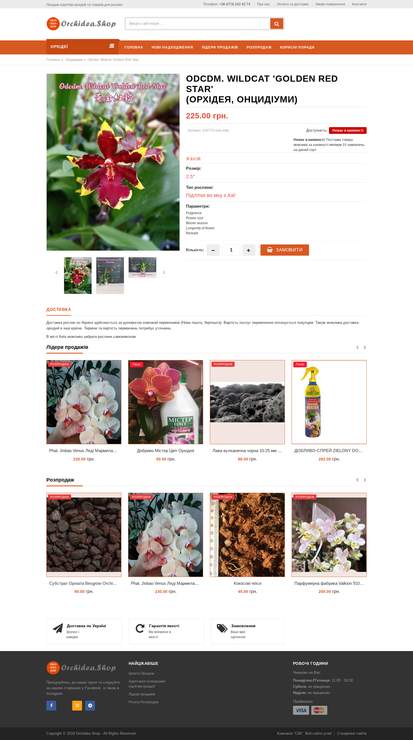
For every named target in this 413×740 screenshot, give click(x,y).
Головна (53, 60)
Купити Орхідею (141, 673)
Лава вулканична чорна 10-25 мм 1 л (200, 450)
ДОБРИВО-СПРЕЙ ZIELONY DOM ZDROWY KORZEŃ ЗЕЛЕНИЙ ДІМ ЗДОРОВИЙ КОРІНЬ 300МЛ (283, 450)
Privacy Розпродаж (143, 702)
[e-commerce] (83, 23)
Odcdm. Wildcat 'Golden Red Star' (113, 60)
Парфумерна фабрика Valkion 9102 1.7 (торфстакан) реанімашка (330, 583)
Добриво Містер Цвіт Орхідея (118, 450)
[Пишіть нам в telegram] (90, 706)
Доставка (58, 309)
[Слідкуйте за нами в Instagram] (77, 706)
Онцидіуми (74, 60)
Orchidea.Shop (88, 733)
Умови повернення (330, 4)
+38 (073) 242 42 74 (234, 4)
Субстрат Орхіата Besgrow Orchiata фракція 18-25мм (85, 583)
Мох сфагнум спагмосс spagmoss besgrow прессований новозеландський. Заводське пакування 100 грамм (365, 450)
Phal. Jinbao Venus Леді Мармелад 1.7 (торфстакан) (167, 583)
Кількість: (195, 250)
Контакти (359, 4)
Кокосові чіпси (247, 583)
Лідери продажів (142, 694)
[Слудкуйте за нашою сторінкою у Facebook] (51, 706)
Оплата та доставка (292, 4)
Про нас (263, 4)
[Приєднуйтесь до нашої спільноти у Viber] (64, 706)
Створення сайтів (352, 733)
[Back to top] (407, 729)
